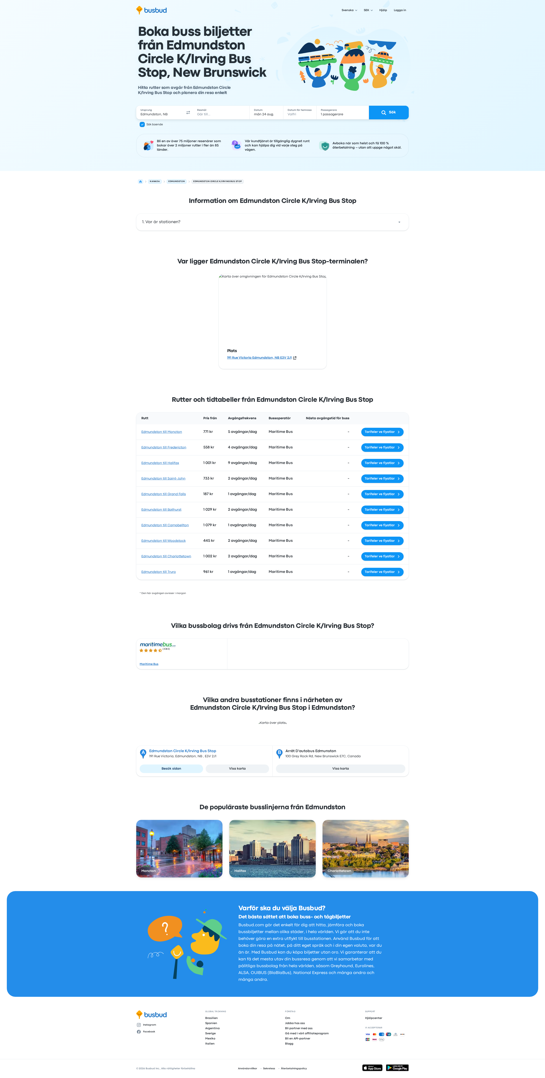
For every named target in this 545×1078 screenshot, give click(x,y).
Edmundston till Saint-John (163, 478)
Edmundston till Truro (158, 572)
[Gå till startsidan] (151, 10)
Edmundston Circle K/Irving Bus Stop (182, 751)
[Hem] (140, 181)
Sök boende (154, 124)
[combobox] (160, 112)
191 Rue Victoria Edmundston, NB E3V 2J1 (259, 357)
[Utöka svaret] (399, 222)
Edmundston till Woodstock (163, 540)
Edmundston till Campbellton (165, 525)
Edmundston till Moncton (161, 432)
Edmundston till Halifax (160, 463)
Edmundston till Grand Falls (163, 494)
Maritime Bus (149, 664)
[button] (188, 112)
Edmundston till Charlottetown (166, 556)
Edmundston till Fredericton (163, 447)
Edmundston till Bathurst (161, 509)
